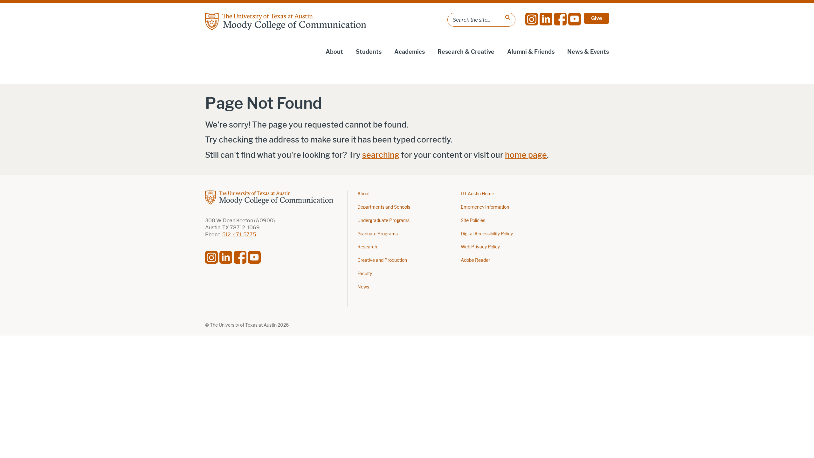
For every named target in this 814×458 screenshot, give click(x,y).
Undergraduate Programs (383, 220)
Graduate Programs (377, 234)
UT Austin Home (477, 194)
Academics (409, 51)
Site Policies (473, 220)
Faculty (364, 273)
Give (596, 18)
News (363, 287)
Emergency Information (485, 207)
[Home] (285, 21)
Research (367, 247)
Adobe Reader (475, 260)
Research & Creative (466, 51)
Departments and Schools (383, 207)
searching (380, 155)
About (334, 51)
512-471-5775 (239, 235)
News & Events (588, 51)
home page (526, 155)
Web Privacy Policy (480, 247)
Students (369, 51)
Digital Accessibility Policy (487, 234)
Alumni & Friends (531, 51)
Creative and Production (382, 260)
